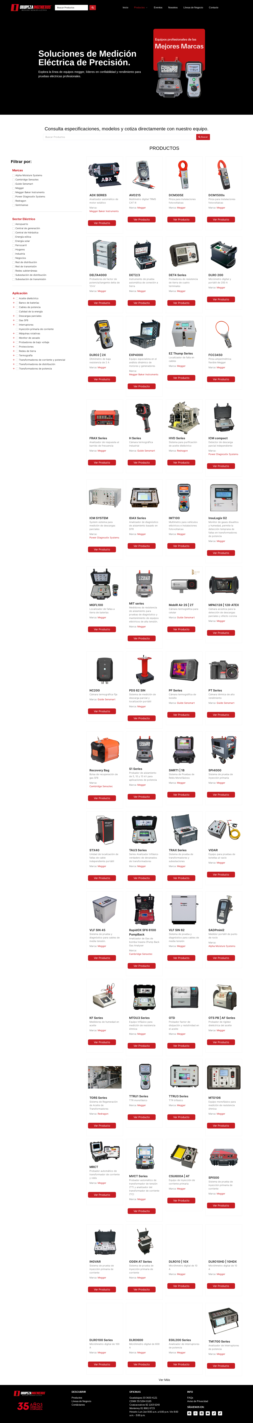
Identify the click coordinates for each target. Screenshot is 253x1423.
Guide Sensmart (146, 450)
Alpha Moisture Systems (221, 946)
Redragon (182, 450)
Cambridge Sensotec (101, 786)
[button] (141, 7)
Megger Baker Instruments (104, 211)
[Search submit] (92, 7)
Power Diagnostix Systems (223, 454)
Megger (141, 207)
